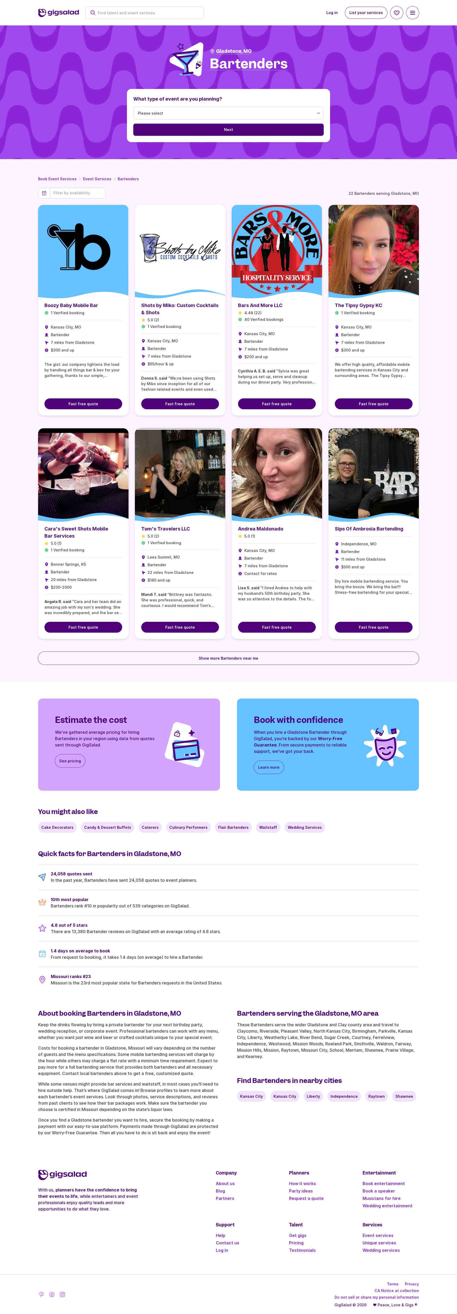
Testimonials (302, 1250)
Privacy (412, 1284)
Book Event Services (57, 179)
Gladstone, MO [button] (234, 51)
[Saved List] (396, 12)
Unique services (379, 1242)
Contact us (227, 1242)
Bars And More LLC (260, 305)
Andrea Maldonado (260, 529)
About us (225, 1183)
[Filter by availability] (78, 193)
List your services (366, 12)
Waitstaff (268, 827)
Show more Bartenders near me (228, 658)
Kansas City (251, 1096)
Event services (378, 1235)
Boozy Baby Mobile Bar (71, 305)
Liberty (313, 1096)
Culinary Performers (188, 827)
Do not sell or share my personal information (377, 1297)
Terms (393, 1284)
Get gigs (298, 1235)
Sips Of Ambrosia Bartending (369, 529)
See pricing (70, 761)
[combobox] (147, 13)
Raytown (376, 1096)
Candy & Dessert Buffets (107, 827)
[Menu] (412, 12)
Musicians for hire (382, 1198)
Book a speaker (379, 1191)
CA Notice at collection (396, 1290)
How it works (302, 1183)
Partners (225, 1198)
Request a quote (306, 1198)
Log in (332, 12)
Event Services (97, 179)
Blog (220, 1191)
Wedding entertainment (388, 1205)
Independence (344, 1096)
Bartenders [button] (249, 64)
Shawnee (404, 1096)
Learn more (269, 767)
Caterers (150, 827)
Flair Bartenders (233, 827)
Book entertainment (384, 1183)
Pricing (296, 1242)
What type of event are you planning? (177, 99)
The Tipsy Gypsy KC (358, 305)
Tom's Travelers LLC (165, 529)
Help (220, 1235)
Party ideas (301, 1191)
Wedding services (381, 1250)
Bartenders (128, 179)
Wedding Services (305, 827)
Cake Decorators (57, 827)
